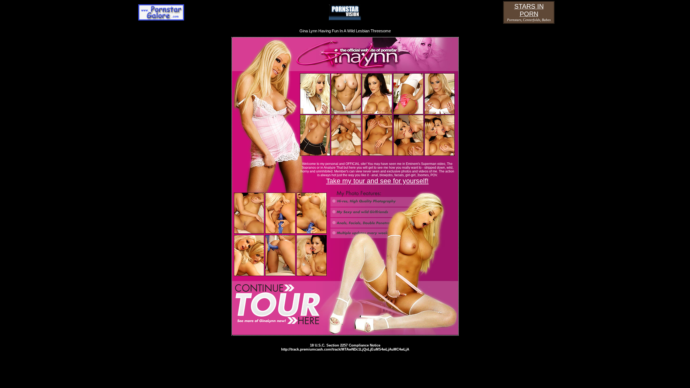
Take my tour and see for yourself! (377, 181)
